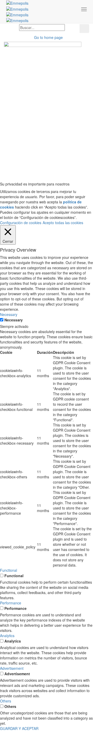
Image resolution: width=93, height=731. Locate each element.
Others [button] (5, 701)
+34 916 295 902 (18, 93)
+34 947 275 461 (18, 117)
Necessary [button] (8, 314)
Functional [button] (8, 570)
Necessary (13, 319)
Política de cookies (80, 169)
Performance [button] (10, 602)
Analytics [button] (7, 635)
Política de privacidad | (53, 166)
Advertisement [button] (12, 668)
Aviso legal (22, 166)
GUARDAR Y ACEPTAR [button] (19, 728)
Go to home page (48, 37)
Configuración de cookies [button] (20, 222)
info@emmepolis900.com (68, 153)
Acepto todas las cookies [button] (63, 222)
